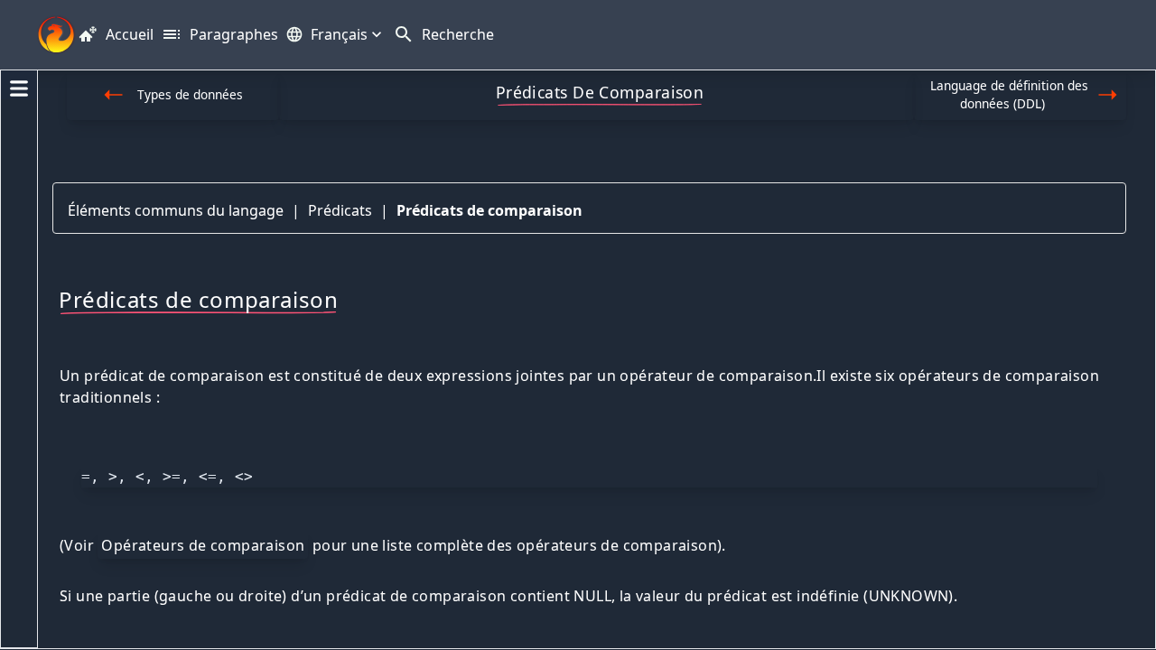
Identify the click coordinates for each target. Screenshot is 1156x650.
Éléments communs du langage (176, 210)
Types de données (190, 94)
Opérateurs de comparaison (202, 545)
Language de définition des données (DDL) (1009, 94)
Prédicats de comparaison (489, 210)
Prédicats (340, 210)
